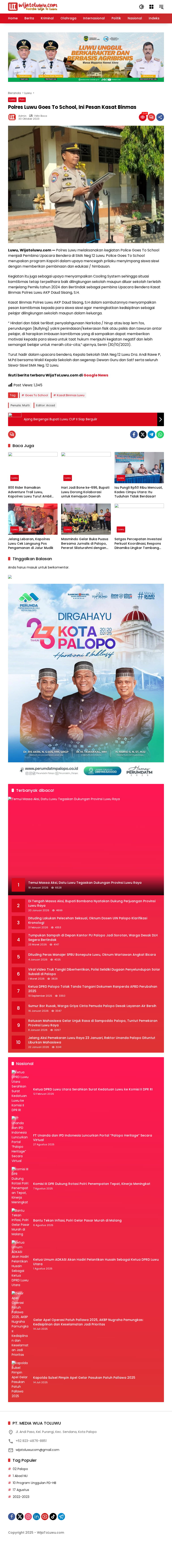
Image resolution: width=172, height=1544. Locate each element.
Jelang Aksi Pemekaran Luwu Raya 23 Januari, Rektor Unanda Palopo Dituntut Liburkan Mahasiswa (91, 1040)
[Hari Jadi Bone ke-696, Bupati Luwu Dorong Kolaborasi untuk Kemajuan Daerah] (86, 467)
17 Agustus (21, 1490)
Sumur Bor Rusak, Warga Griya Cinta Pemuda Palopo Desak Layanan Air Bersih (92, 1006)
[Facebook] (134, 434)
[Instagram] (28, 1516)
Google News (96, 375)
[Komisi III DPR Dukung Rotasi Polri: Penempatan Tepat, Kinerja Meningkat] (21, 1186)
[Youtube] (44, 1516)
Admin (22, 116)
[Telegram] (151, 434)
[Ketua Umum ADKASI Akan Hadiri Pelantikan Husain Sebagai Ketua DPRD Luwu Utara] (21, 1263)
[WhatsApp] (160, 434)
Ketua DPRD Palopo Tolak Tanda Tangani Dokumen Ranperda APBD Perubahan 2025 (92, 989)
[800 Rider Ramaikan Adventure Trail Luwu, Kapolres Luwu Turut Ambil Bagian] (33, 467)
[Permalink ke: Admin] (13, 117)
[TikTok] (53, 1516)
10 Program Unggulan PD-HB (34, 1483)
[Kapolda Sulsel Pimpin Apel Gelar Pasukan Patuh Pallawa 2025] (21, 1380)
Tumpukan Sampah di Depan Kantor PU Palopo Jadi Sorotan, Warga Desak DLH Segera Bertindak (93, 937)
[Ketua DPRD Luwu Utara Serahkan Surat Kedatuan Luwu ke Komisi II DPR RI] (21, 1091)
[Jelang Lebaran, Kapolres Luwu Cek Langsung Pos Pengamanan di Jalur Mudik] (33, 519)
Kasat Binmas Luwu (70, 395)
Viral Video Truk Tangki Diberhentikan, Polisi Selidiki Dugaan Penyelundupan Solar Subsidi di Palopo (94, 971)
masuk (32, 567)
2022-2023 (21, 1497)
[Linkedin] (36, 1516)
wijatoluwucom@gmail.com (37, 1450)
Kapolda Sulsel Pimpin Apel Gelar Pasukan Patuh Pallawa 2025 (84, 1378)
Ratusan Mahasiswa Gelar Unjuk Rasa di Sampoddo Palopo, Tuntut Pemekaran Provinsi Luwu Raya (92, 1023)
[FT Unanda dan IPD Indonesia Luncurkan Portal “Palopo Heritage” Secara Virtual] (21, 1139)
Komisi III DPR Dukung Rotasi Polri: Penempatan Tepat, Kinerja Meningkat (91, 1184)
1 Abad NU (20, 1476)
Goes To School (36, 395)
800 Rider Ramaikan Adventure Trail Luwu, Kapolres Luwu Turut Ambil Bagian (30, 492)
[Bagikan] (160, 117)
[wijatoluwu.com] (32, 6)
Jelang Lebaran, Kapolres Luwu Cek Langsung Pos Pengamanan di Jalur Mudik (30, 543)
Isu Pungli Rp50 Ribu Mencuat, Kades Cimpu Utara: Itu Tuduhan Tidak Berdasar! (138, 492)
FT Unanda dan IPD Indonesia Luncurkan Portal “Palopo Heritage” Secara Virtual (92, 1137)
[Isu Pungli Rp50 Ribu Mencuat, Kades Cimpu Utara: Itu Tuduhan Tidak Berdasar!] (139, 467)
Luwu (12, 99)
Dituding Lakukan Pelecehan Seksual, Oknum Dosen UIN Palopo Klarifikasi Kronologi (87, 920)
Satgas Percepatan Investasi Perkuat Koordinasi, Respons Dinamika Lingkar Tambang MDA (138, 543)
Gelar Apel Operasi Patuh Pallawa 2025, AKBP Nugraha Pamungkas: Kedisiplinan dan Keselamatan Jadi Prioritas (88, 1322)
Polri (22, 99)
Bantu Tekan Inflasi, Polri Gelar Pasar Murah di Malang (77, 1220)
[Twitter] (142, 434)
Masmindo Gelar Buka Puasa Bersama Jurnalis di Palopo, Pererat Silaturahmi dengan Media (84, 543)
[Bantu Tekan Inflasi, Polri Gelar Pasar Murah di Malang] (21, 1222)
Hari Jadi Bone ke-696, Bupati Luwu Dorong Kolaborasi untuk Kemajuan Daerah (85, 492)
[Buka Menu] (151, 6)
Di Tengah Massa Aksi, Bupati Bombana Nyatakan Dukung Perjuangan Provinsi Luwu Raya (91, 903)
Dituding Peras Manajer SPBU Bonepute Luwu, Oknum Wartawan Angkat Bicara (92, 955)
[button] (141, 6)
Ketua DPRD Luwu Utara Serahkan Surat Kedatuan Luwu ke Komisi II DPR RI (93, 1089)
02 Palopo (20, 1469)
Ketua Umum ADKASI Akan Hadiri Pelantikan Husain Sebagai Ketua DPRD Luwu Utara (96, 1262)
